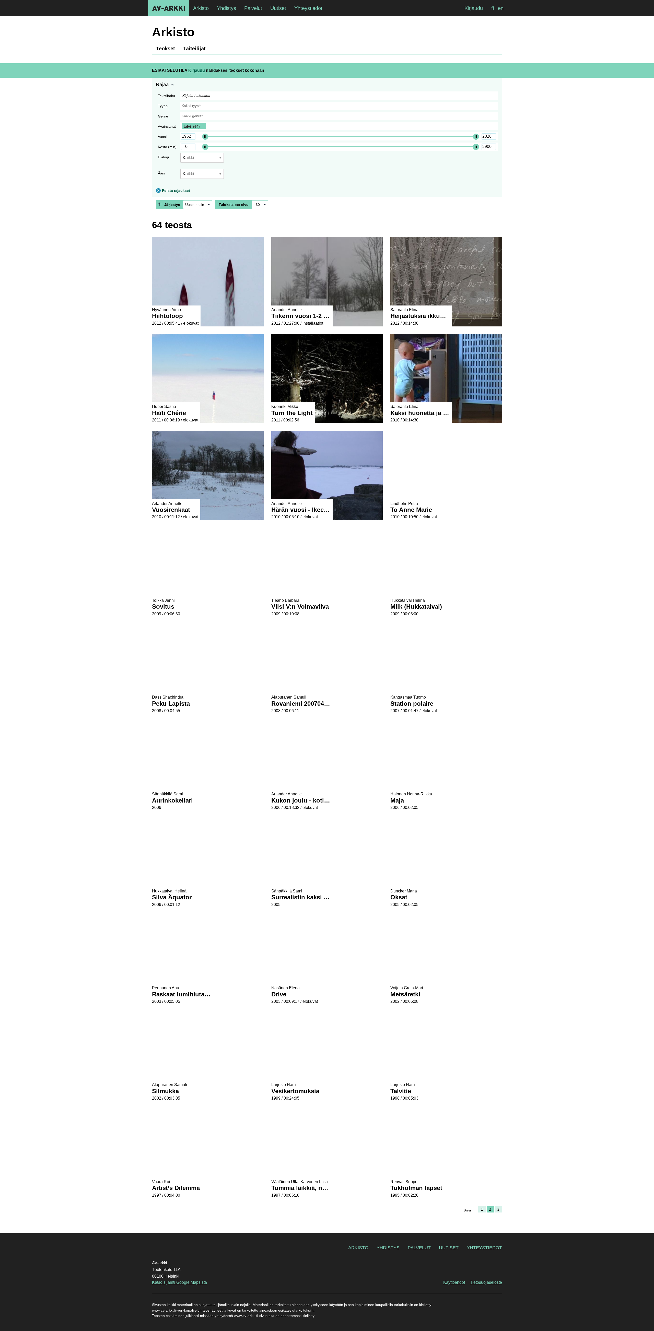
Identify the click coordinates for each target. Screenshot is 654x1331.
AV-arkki (168, 8)
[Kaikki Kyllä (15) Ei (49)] (202, 160)
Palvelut (419, 1247)
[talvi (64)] (339, 126)
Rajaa (162, 84)
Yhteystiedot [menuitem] (308, 8)
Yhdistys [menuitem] (226, 8)
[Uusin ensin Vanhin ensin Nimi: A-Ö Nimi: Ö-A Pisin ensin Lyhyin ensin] (197, 205)
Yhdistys (388, 1247)
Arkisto (358, 1247)
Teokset (165, 48)
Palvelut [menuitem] (253, 8)
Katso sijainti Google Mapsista (179, 1282)
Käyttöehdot (454, 1282)
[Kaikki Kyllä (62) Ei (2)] (202, 176)
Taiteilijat (194, 48)
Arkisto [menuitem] (201, 8)
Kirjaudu (473, 8)
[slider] (205, 136)
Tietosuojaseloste (486, 1282)
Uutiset (449, 1247)
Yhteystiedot (484, 1247)
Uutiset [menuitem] (278, 8)
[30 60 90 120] (260, 205)
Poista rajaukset (176, 191)
